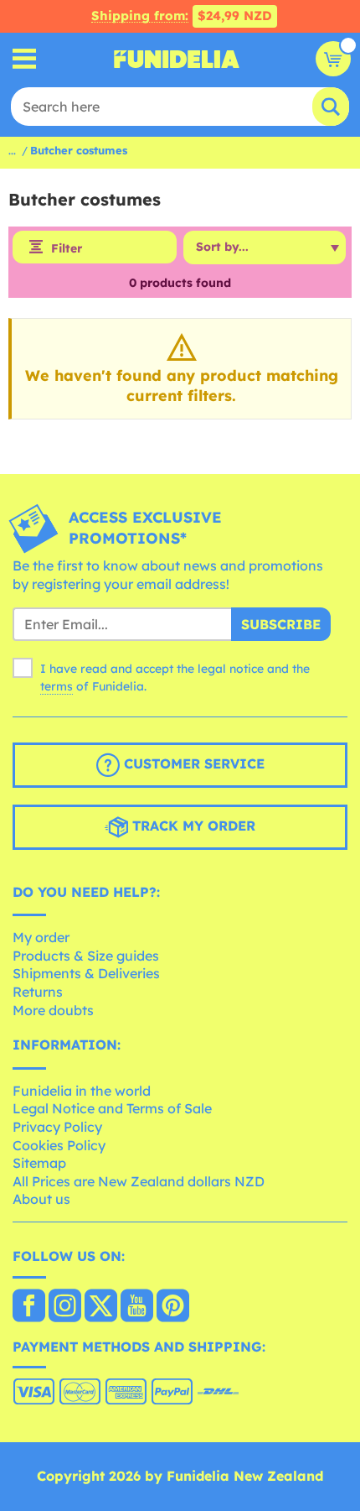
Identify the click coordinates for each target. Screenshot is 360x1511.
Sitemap (39, 1162)
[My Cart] (333, 58)
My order (41, 937)
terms (56, 686)
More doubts (53, 1010)
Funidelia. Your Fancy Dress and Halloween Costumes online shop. (176, 58)
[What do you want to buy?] (25, 59)
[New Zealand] (29, 1307)
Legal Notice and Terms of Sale (112, 1108)
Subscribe (281, 624)
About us (41, 1199)
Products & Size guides (86, 955)
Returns (38, 991)
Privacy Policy (57, 1126)
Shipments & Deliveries (86, 973)
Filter (66, 248)
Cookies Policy (59, 1145)
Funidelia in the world (82, 1090)
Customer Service (192, 763)
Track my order (191, 825)
